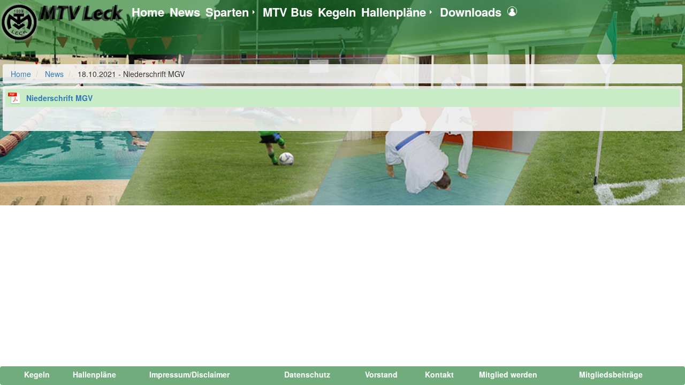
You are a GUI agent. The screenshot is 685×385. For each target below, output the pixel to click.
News (185, 11)
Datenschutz (307, 374)
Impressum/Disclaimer (189, 374)
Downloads (470, 11)
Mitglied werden (508, 374)
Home (148, 11)
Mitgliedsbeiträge (611, 374)
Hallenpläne (393, 11)
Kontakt (439, 374)
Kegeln (337, 11)
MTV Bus (288, 11)
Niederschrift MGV (59, 98)
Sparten (227, 11)
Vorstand (381, 374)
